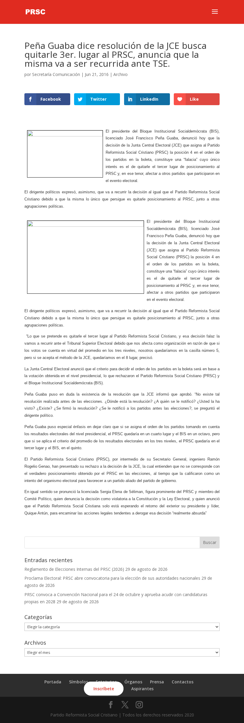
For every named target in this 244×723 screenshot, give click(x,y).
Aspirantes (142, 688)
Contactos (182, 682)
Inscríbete (103, 688)
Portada (52, 682)
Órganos (133, 682)
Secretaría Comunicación (56, 74)
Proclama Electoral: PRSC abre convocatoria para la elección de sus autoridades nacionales (112, 578)
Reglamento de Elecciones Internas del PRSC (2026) (74, 569)
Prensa (157, 682)
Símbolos (78, 682)
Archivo (120, 74)
